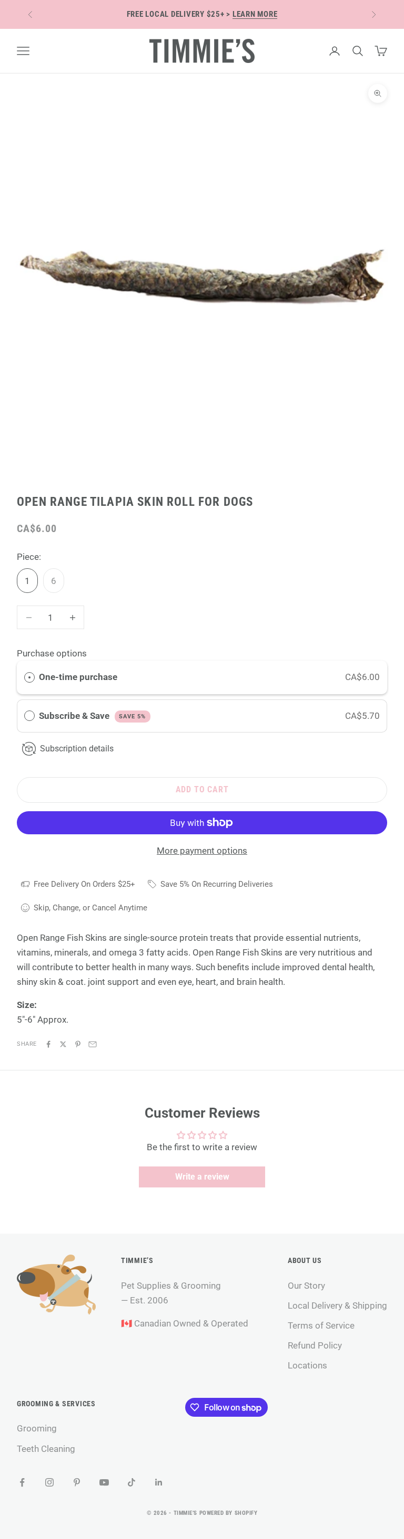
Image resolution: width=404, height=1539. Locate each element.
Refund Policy (315, 1345)
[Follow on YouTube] (104, 1482)
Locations (307, 1365)
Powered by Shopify (228, 1513)
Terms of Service (321, 1325)
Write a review (202, 1177)
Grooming (37, 1428)
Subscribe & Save (92, 715)
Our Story (306, 1285)
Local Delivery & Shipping (337, 1305)
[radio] (29, 677)
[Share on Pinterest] (78, 1044)
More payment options (202, 850)
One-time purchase (78, 677)
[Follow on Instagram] (49, 1482)
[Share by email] (92, 1044)
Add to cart (202, 789)
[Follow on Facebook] (22, 1482)
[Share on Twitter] (63, 1044)
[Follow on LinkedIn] (159, 1482)
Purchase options (52, 653)
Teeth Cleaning (46, 1449)
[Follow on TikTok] (131, 1482)
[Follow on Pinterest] (77, 1482)
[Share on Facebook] (48, 1044)
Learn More (255, 14)
